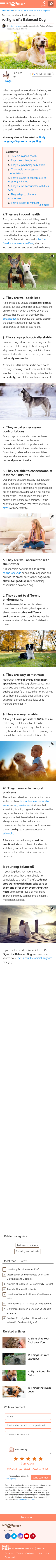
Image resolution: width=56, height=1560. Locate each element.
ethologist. (8, 833)
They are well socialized (24, 160)
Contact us (9, 1553)
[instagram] (20, 1536)
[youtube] (26, 1536)
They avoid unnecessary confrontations (23, 171)
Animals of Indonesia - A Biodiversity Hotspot (30, 1284)
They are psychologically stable (28, 165)
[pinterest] (33, 1536)
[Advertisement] (28, 1100)
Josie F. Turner (14, 26)
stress (6, 508)
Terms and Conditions (25, 1553)
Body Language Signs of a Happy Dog (24, 139)
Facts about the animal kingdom (37, 10)
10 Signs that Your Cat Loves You (38, 1341)
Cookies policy (10, 1557)
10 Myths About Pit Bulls (39, 1373)
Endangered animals (27, 1245)
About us (40, 1548)
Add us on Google (43, 74)
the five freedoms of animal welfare (24, 241)
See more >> (45, 205)
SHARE (44, 5)
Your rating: (27, 1464)
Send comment (41, 1478)
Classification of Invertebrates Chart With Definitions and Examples (28, 1277)
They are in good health (23, 156)
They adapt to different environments (22, 196)
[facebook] (8, 1536)
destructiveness (28, 801)
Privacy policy (43, 1553)
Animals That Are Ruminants (21, 1289)
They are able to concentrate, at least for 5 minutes (27, 180)
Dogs (8, 81)
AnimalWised (7, 10)
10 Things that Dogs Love (39, 1390)
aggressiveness (23, 805)
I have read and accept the (17, 1477)
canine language (12, 573)
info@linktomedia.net (25, 1499)
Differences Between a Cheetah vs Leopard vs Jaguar (29, 1311)
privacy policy (10, 1478)
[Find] (52, 4)
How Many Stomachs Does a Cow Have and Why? (29, 1296)
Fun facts (18, 10)
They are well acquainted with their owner (28, 188)
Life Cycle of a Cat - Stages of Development (29, 1304)
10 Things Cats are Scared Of (38, 1357)
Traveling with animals (27, 1251)
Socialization (9, 318)
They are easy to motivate (25, 203)
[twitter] (14, 1536)
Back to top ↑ (28, 1517)
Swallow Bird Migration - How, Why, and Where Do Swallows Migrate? (27, 1320)
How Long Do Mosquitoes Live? (23, 1269)
